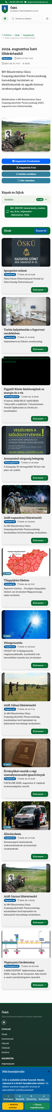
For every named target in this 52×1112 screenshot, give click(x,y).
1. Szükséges (8, 1097)
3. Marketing (31, 1097)
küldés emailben (27, 174)
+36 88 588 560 (15, 2)
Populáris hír (28, 35)
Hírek (17, 35)
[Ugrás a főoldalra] (5, 9)
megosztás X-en (27, 167)
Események (8, 1039)
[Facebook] (5, 19)
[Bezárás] (48, 1071)
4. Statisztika (44, 1097)
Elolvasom (38, 289)
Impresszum (8, 1063)
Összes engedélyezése (37, 1106)
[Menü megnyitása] (47, 19)
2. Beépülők (20, 1097)
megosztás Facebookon (27, 161)
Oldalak (6, 1047)
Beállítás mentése (13, 1106)
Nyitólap (8, 35)
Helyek (5, 1043)
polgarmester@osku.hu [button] (37, 2)
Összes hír (41, 230)
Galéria (5, 1052)
